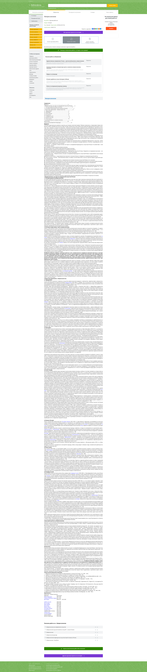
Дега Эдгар (46, 599)
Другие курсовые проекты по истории (72, 655)
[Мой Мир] (100, 29)
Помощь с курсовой (33, 37)
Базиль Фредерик (48, 596)
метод (81, 425)
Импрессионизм (49, 632)
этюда (58, 500)
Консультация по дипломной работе (53, 667)
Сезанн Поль (47, 612)
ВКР (61, 667)
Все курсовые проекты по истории (72, 32)
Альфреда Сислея (74, 473)
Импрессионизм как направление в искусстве (56, 627)
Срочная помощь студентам (35, 47)
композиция (62, 343)
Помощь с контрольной (34, 42)
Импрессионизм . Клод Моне (52, 640)
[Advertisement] (35, 118)
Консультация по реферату (51, 668)
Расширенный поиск (52, 8)
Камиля (68, 421)
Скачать (95, 627)
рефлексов (72, 238)
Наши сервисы (109, 12)
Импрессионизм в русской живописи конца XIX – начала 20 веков (60, 629)
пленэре (61, 242)
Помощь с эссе (32, 44)
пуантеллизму (56, 429)
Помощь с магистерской (34, 34)
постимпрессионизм (67, 271)
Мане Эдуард (47, 604)
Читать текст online (71, 41)
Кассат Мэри (47, 603)
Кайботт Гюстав (47, 602)
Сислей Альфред (47, 613)
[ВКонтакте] (92, 29)
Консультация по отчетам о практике (53, 670)
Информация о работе (97, 627)
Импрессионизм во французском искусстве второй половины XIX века (61, 637)
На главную (33, 15)
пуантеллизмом (75, 434)
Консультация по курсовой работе (53, 665)
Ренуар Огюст (47, 609)
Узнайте (111, 28)
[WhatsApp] (95, 29)
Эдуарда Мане (68, 282)
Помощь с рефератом (34, 39)
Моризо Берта (47, 607)
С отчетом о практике (34, 31)
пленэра (48, 475)
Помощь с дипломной (34, 29)
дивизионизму (47, 429)
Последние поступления (74, 12)
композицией (68, 308)
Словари (93, 12)
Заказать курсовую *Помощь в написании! (90, 42)
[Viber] (94, 29)
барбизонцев (95, 495)
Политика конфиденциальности (35, 668)
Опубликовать (34, 21)
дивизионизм (68, 437)
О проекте (31, 1)
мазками (46, 301)
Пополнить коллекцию (37, 12)
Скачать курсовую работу (52, 41)
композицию (53, 439)
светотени (78, 453)
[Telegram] (97, 29)
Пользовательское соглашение (35, 667)
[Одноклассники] (99, 29)
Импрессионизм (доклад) (51, 635)
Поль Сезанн (49, 450)
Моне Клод (46, 605)
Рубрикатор (56, 12)
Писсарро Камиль (48, 608)
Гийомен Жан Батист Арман (50, 598)
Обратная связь (32, 665)
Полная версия (32, 670)
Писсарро (64, 421)
